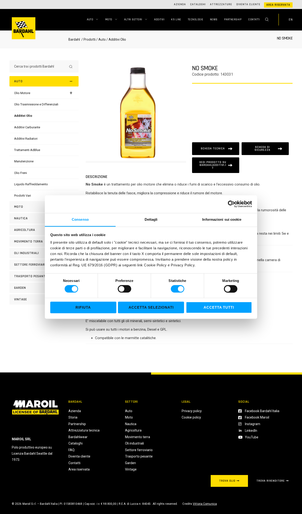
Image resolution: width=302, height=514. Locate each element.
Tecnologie (195, 19)
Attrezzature (221, 4)
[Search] (71, 66)
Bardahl (74, 39)
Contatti (254, 19)
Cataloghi (198, 4)
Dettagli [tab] (151, 219)
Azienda (180, 4)
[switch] (124, 289)
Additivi (159, 19)
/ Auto (101, 39)
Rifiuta (83, 308)
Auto (90, 19)
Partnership (233, 19)
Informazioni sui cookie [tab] (221, 219)
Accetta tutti (219, 308)
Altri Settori (133, 19)
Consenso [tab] (80, 219)
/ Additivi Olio (116, 39)
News (214, 19)
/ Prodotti (88, 39)
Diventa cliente (248, 4)
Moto (108, 19)
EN (291, 19)
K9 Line (176, 19)
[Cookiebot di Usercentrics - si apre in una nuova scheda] (231, 203)
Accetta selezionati (151, 308)
